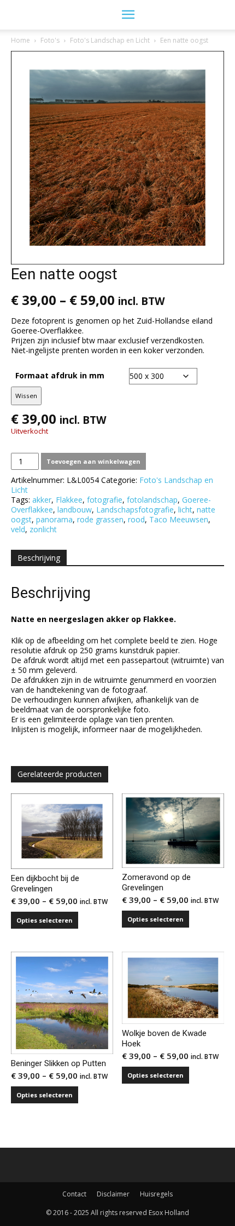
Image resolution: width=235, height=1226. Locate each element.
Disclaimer (113, 1194)
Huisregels (156, 1194)
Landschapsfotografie (135, 509)
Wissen (26, 396)
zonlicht (43, 529)
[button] (127, 15)
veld (18, 529)
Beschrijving (38, 557)
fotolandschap (152, 499)
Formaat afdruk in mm (59, 375)
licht (185, 509)
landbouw (74, 509)
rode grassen (100, 519)
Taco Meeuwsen (178, 519)
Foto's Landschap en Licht (110, 40)
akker (41, 499)
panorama (54, 519)
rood (136, 519)
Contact (74, 1194)
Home (20, 40)
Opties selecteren (44, 920)
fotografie (104, 499)
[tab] (39, 558)
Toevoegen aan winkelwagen (93, 461)
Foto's (50, 40)
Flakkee (69, 499)
